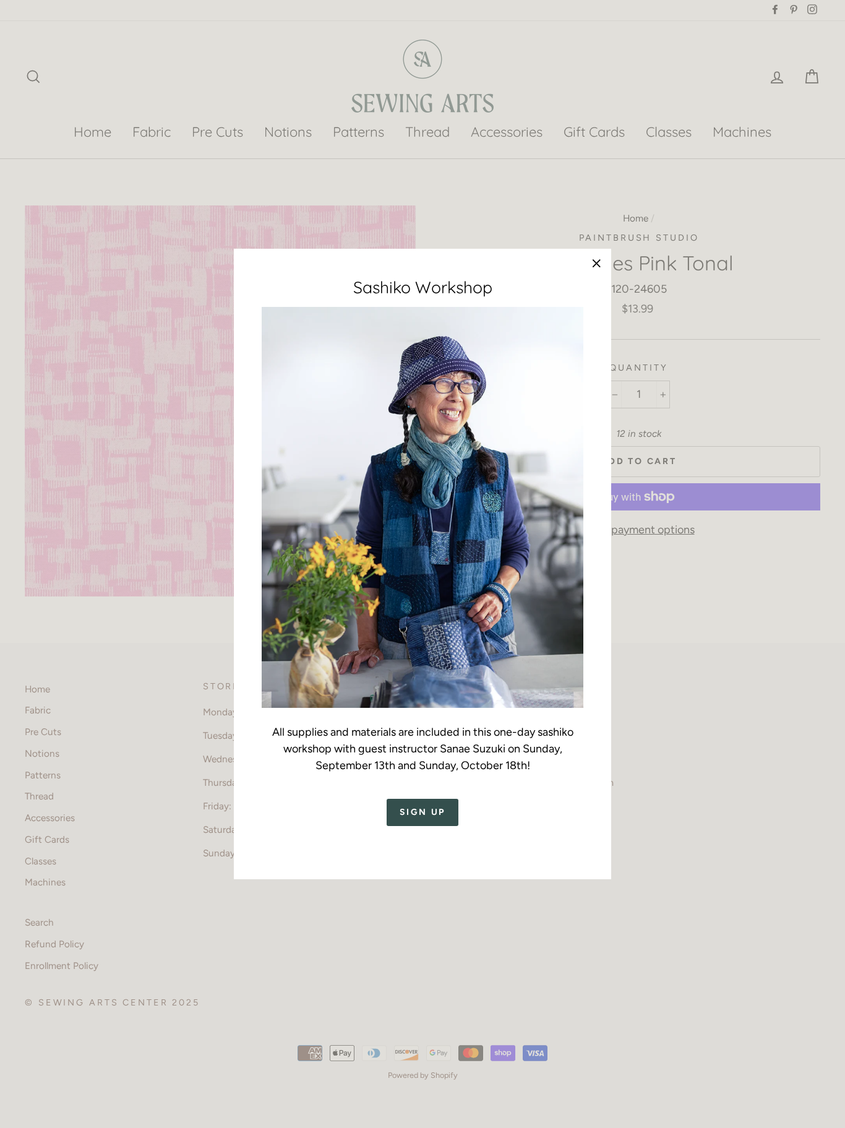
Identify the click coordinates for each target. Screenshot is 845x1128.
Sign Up (423, 811)
